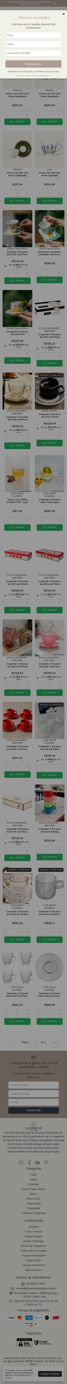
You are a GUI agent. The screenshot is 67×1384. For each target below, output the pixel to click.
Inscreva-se (33, 64)
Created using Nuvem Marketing (33, 75)
